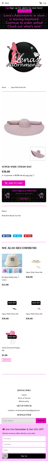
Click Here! (24, 199)
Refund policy (24, 401)
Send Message (25, 11)
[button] (24, 175)
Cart (44, 3)
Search (24, 395)
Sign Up (41, 421)
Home (4, 87)
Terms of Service (24, 398)
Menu (7, 3)
